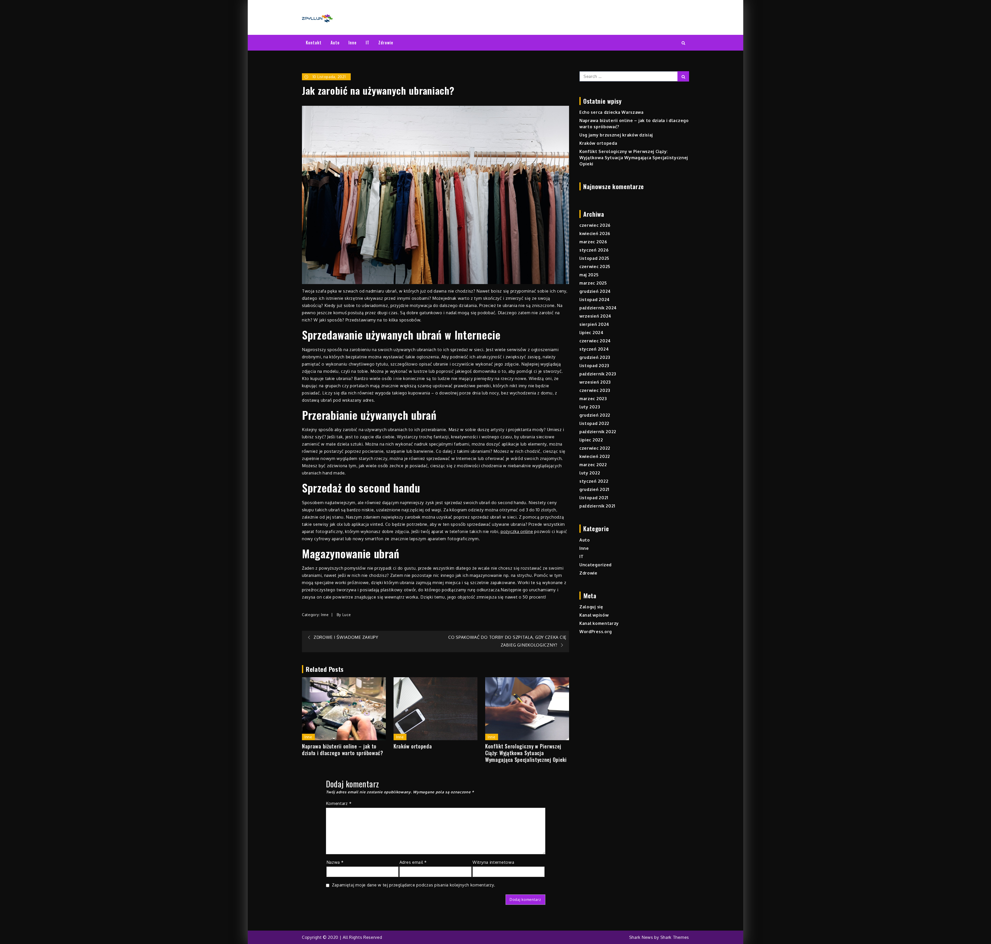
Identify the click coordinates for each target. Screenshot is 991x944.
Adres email (413, 862)
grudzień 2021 (594, 489)
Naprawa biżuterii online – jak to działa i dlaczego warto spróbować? (342, 749)
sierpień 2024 (594, 324)
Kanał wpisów (594, 615)
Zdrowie (385, 42)
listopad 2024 (594, 299)
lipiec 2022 (591, 439)
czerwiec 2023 (594, 390)
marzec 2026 (593, 241)
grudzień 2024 (595, 291)
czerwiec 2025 (594, 266)
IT (367, 42)
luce (346, 614)
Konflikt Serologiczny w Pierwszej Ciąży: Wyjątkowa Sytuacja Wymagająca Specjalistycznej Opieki (526, 753)
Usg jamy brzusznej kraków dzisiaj (616, 135)
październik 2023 (597, 373)
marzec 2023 (593, 398)
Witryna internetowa (493, 862)
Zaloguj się (591, 606)
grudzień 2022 (594, 415)
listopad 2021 (593, 497)
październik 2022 (597, 431)
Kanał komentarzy (599, 623)
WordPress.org (595, 631)
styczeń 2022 (593, 481)
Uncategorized (595, 564)
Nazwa (335, 862)
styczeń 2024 (594, 349)
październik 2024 (598, 307)
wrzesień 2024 (595, 316)
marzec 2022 (593, 464)
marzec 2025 (593, 283)
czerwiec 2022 (594, 448)
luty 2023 (589, 406)
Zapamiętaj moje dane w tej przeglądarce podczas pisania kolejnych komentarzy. (413, 884)
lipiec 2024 (591, 332)
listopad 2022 (594, 423)
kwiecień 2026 (594, 233)
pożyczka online (517, 531)
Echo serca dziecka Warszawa (611, 112)
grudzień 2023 (594, 357)
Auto (335, 42)
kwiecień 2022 (594, 456)
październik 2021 (597, 506)
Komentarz (339, 803)
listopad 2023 (594, 365)
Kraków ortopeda (413, 746)
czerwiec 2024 (595, 340)
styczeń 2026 (594, 250)
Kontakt (314, 42)
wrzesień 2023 (595, 382)
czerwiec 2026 (595, 225)
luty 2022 (589, 472)
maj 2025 (589, 274)
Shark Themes (674, 937)
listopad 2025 (594, 258)
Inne (352, 42)
